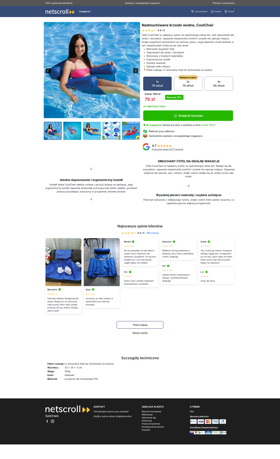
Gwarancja (147, 420)
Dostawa (146, 430)
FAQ (192, 411)
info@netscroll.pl (124, 416)
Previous (48, 71)
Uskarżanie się (149, 417)
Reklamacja (147, 414)
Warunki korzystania (151, 411)
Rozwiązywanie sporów (153, 426)
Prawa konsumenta (151, 423)
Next (135, 71)
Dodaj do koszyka (190, 115)
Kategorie (84, 11)
